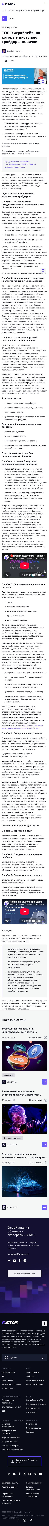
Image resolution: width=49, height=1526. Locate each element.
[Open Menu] (45, 3)
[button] (44, 1323)
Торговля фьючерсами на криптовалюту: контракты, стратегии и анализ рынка (18, 1032)
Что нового (31, 1412)
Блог (28, 1369)
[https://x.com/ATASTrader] (24, 1474)
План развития (33, 1408)
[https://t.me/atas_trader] (35, 1474)
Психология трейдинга (20, 56)
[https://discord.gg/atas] (14, 1474)
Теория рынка (32, 1372)
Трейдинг (30, 1376)
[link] (8, 18)
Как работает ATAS (35, 1400)
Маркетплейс (8, 1388)
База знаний (7, 1380)
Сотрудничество (33, 1428)
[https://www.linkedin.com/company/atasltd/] (8, 1474)
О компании (31, 1424)
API (3, 1376)
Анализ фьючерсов (10, 1446)
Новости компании (34, 1384)
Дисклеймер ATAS (10, 1483)
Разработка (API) (9, 1441)
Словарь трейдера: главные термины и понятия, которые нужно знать (24, 1157)
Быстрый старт (9, 1372)
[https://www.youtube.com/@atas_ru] (40, 1474)
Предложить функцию (36, 1404)
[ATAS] (8, 4)
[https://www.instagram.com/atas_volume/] (24, 1260)
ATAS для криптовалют (12, 1450)
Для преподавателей (11, 1407)
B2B (4, 1411)
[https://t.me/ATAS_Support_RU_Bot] (9, 1260)
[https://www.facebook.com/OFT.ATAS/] (19, 1260)
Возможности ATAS (12, 1420)
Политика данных (34, 1483)
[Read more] (44, 1082)
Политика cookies (9, 1487)
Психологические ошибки (16, 164)
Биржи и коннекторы (11, 1437)
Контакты (30, 1432)
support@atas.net (18, 1254)
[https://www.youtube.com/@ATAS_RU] (14, 1260)
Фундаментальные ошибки (17, 161)
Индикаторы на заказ (11, 1384)
